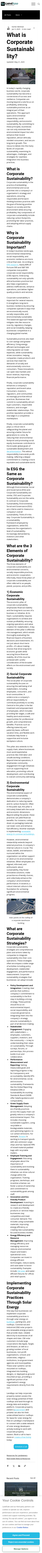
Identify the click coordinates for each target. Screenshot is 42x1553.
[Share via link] (25, 1466)
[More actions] (34, 28)
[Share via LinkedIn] (19, 1466)
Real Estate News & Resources (18, 1458)
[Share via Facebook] (8, 1466)
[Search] (38, 4)
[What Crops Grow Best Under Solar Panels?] (21, 1491)
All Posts (7, 15)
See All (32, 1478)
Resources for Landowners (17, 1455)
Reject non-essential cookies (21, 1542)
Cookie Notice (22, 1527)
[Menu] (33, 4)
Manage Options (21, 1549)
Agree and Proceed (21, 1535)
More (18, 15)
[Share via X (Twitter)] (13, 1466)
